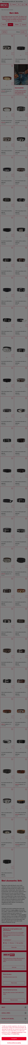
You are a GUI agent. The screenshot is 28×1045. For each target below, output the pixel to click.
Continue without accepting (14, 1042)
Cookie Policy (16, 1033)
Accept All (14, 1038)
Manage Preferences (17, 1032)
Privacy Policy (7, 1033)
